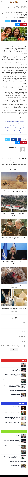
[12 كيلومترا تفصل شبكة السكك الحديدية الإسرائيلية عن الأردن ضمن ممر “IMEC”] (14, 203)
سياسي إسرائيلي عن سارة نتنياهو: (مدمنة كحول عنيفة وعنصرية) (14, 262)
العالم (17, 6)
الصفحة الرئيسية (24, 6)
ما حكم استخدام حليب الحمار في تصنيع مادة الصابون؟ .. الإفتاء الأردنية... (14, 308)
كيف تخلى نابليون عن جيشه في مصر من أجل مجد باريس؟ (14, 191)
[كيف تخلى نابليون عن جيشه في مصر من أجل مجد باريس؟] (14, 180)
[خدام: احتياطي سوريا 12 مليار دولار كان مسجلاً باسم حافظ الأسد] (14, 227)
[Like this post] (19, 21)
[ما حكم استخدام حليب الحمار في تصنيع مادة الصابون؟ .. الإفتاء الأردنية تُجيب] (14, 297)
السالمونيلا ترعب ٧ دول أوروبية (14, 285)
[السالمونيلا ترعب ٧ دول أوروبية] (14, 275)
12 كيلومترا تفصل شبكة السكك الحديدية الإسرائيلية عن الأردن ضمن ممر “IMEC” (14, 214)
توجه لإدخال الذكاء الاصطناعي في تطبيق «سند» (15, 125)
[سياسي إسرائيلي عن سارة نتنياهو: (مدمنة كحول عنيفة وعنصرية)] (14, 251)
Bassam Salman (22, 17)
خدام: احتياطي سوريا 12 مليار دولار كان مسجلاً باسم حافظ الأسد (14, 238)
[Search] (1, 2)
